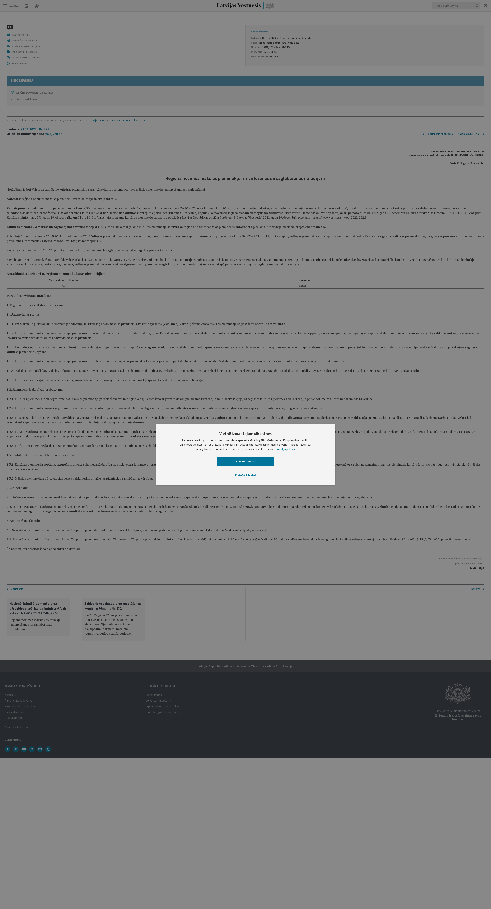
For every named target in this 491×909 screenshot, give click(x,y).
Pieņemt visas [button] (245, 461)
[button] (245, 475)
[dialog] (245, 454)
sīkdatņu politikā (285, 449)
